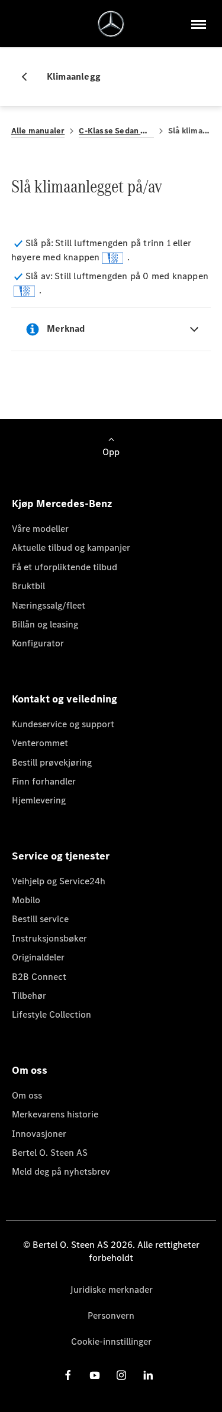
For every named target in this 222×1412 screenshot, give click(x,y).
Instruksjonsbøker (49, 938)
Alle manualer (38, 130)
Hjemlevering (39, 800)
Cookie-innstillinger (111, 1341)
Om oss (27, 1095)
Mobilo (26, 900)
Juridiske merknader (111, 1289)
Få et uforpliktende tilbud (64, 567)
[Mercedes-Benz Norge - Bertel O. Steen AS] (111, 24)
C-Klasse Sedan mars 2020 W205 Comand (116, 130)
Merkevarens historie (55, 1114)
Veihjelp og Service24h (58, 881)
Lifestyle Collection (51, 1014)
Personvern (111, 1315)
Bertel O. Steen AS (50, 1152)
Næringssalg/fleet (48, 605)
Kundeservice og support (63, 724)
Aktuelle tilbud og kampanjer (71, 547)
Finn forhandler (44, 781)
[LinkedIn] (148, 1375)
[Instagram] (121, 1375)
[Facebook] (68, 1375)
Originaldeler (38, 957)
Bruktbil (28, 586)
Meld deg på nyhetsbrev (61, 1171)
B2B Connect (39, 976)
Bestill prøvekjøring (52, 762)
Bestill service (40, 919)
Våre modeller (40, 528)
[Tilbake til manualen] (29, 76)
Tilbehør (29, 995)
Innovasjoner (39, 1133)
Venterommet (40, 743)
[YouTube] (95, 1375)
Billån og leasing (45, 624)
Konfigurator (38, 643)
